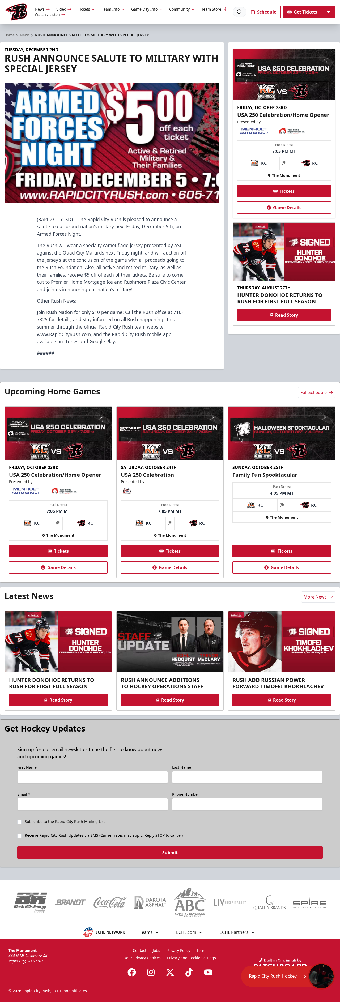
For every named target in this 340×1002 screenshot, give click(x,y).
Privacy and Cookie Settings (191, 957)
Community (179, 9)
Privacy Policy (178, 950)
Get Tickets (305, 12)
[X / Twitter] (170, 972)
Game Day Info (144, 9)
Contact (139, 950)
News (40, 9)
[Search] (239, 12)
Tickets (84, 9)
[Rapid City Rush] (16, 12)
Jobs (156, 950)
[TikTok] (189, 972)
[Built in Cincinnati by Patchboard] (280, 964)
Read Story (286, 315)
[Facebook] (131, 972)
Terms (202, 950)
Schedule (266, 12)
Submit (170, 852)
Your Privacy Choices (142, 957)
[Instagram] (150, 972)
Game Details (287, 207)
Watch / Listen (47, 14)
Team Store (211, 9)
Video (61, 9)
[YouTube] (208, 972)
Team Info (111, 9)
